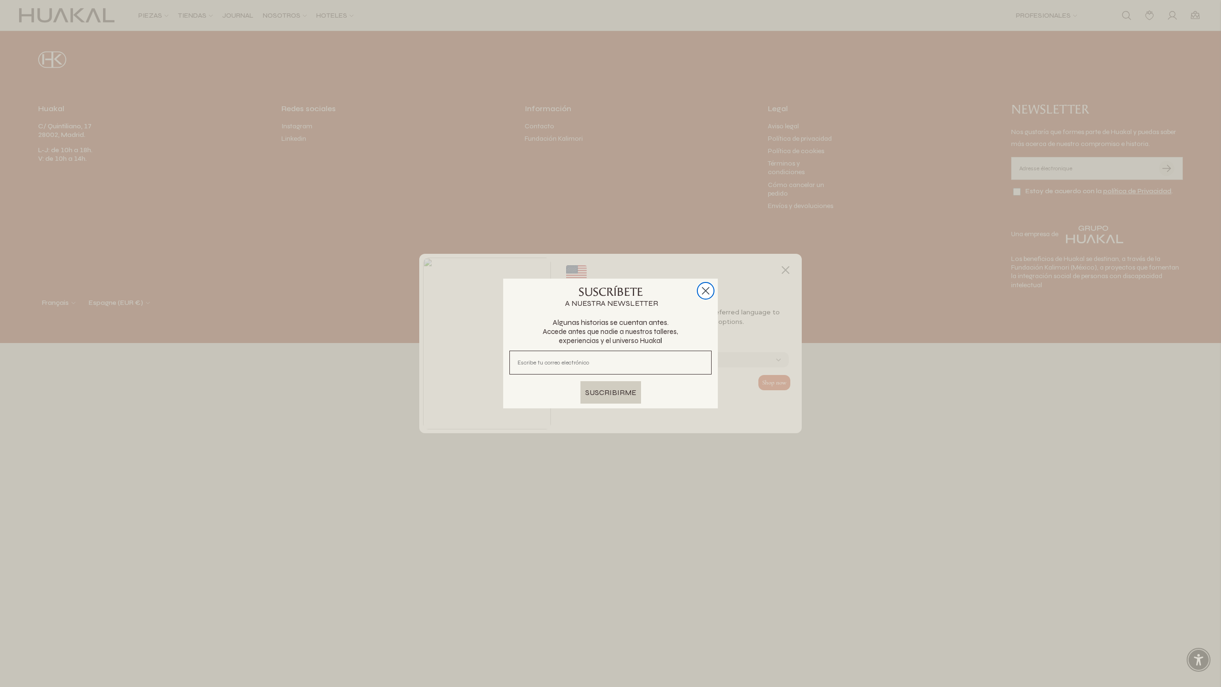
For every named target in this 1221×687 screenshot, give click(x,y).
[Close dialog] (705, 290)
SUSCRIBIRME (610, 392)
